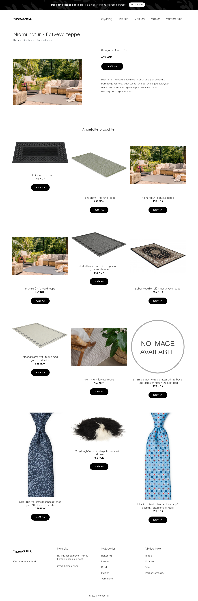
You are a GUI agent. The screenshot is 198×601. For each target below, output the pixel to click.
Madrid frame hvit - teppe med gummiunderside (40, 358)
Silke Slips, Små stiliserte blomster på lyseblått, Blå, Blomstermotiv (158, 506)
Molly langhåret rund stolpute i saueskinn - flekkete (99, 453)
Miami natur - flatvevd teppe (158, 197)
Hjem (16, 40)
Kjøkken (139, 19)
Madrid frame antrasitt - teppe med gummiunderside (99, 268)
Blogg (148, 555)
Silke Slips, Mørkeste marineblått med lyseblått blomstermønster (40, 503)
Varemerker (174, 19)
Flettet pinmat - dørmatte (40, 175)
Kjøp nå (112, 66)
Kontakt (149, 561)
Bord (126, 50)
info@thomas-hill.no (68, 565)
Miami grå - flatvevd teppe (40, 288)
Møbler (155, 19)
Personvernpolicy (154, 572)
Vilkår (148, 567)
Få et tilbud (137, 5)
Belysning (106, 19)
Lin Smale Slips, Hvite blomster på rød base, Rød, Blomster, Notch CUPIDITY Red (157, 381)
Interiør (123, 19)
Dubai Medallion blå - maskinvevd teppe (157, 288)
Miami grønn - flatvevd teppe (99, 197)
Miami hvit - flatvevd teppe (99, 379)
